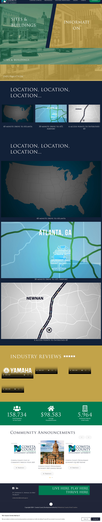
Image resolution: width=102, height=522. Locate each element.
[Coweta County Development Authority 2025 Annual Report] (52, 452)
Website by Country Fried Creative (67, 507)
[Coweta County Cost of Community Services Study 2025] (25, 449)
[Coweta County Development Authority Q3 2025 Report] (79, 449)
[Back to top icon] (51, 504)
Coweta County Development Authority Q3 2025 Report (76, 461)
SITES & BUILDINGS (23, 22)
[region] (51, 517)
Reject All (86, 519)
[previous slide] (81, 437)
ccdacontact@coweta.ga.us (20, 498)
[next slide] (88, 437)
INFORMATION (76, 25)
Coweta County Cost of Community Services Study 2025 (23, 461)
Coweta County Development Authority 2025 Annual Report (50, 467)
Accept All (95, 519)
